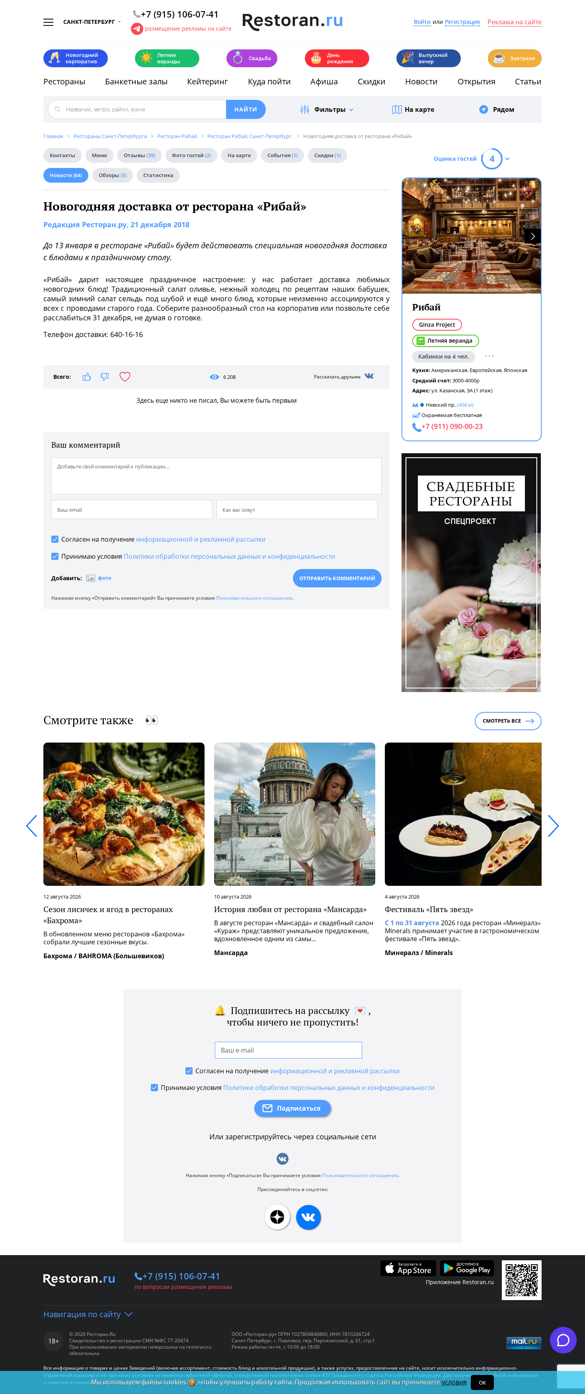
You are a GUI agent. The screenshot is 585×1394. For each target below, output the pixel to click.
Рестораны (64, 81)
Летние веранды (159, 58)
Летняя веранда (449, 340)
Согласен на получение (163, 539)
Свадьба (251, 57)
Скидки (372, 81)
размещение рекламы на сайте (188, 28)
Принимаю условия (198, 556)
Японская (515, 370)
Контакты (62, 155)
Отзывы (139, 155)
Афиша (324, 81)
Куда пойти (269, 81)
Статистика (158, 175)
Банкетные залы (136, 81)
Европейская (485, 370)
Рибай (426, 307)
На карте (419, 109)
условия (454, 1382)
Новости (421, 81)
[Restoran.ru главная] (292, 22)
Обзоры (113, 175)
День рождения (331, 58)
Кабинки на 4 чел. (443, 356)
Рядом (504, 109)
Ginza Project (437, 324)
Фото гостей (191, 155)
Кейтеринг (207, 81)
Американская (449, 370)
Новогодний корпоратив (73, 58)
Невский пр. (441, 404)
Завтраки (513, 57)
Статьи (528, 81)
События (282, 155)
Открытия (476, 81)
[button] (533, 236)
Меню (99, 155)
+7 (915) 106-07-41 (181, 1276)
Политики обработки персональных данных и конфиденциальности (229, 556)
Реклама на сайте (515, 22)
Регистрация (462, 22)
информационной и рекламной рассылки (200, 539)
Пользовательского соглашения (254, 598)
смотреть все (502, 720)
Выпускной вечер (424, 58)
